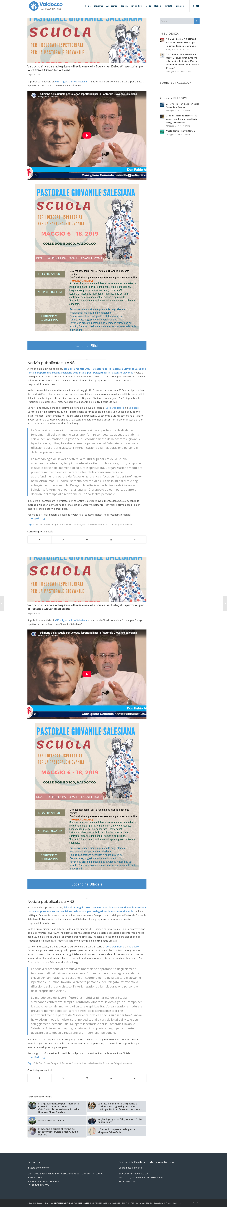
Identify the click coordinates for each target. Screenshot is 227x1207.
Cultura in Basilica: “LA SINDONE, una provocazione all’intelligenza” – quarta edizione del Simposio (182, 42)
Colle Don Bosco (41, 524)
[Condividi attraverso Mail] (134, 540)
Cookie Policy (159, 1203)
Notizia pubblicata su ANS (50, 362)
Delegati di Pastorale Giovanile (66, 524)
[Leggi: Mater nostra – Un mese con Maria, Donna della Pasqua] (162, 104)
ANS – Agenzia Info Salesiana (71, 81)
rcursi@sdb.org (36, 518)
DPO (179, 1203)
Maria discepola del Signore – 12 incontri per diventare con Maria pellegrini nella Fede (181, 119)
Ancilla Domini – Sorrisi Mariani (180, 131)
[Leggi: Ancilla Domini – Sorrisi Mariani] (162, 131)
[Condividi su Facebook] (39, 540)
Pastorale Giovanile (92, 524)
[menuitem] (87, 6)
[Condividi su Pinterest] (87, 540)
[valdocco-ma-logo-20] (45, 6)
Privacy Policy (171, 1203)
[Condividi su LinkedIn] (111, 540)
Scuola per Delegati (112, 524)
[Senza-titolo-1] (86, 40)
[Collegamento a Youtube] (198, 6)
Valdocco (127, 524)
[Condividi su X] (63, 540)
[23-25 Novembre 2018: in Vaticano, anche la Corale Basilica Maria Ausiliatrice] (2, 603)
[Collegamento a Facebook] (194, 6)
